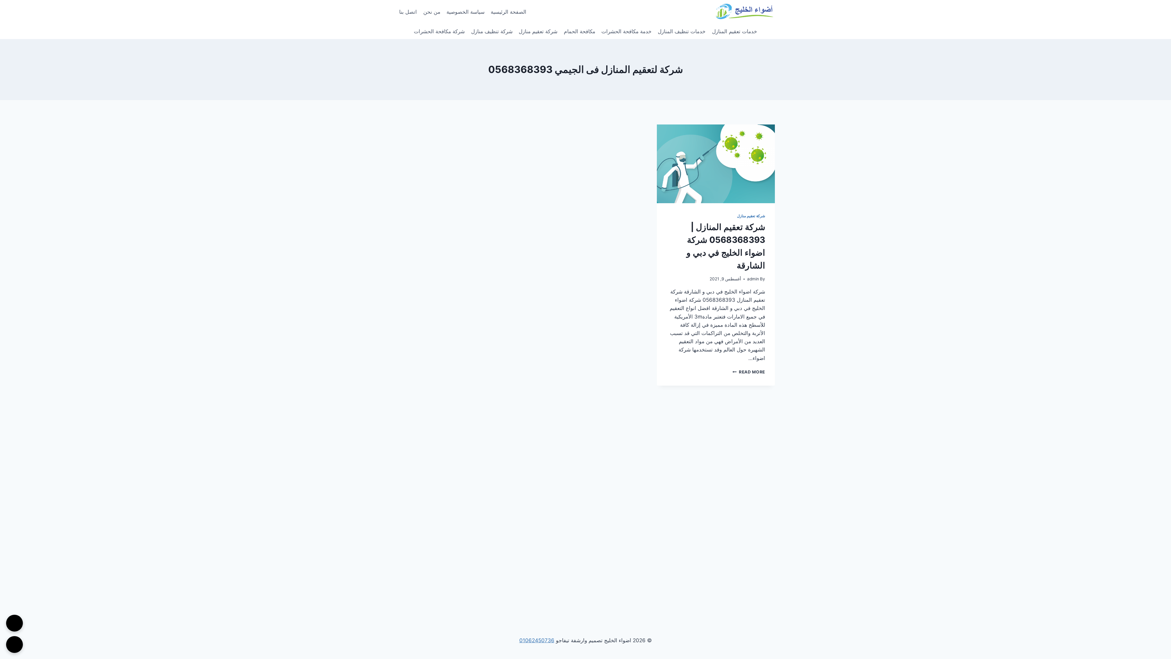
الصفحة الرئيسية (508, 12)
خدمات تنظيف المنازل (682, 31)
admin (753, 278)
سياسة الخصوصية (465, 12)
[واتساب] (14, 644)
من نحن (431, 12)
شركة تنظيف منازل (492, 31)
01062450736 (536, 640)
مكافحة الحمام (579, 31)
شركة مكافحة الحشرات (439, 31)
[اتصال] (14, 623)
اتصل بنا (408, 12)
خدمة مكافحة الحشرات (626, 31)
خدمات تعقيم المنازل (734, 31)
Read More (748, 371)
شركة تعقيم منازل (538, 31)
